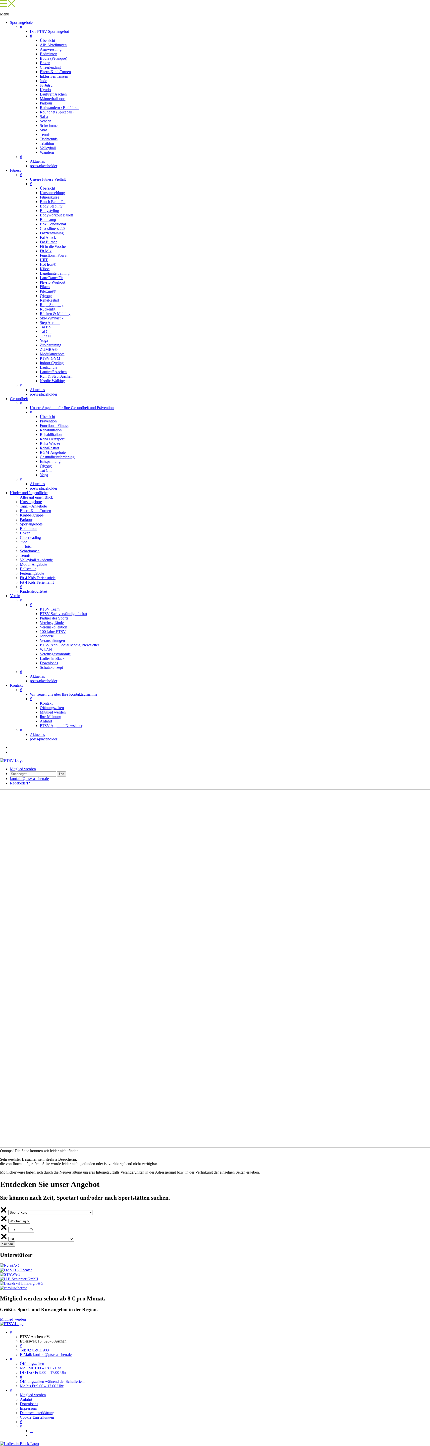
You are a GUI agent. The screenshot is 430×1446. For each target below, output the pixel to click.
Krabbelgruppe (32, 515)
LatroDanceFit (51, 278)
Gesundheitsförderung (57, 457)
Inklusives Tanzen (54, 76)
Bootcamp (48, 219)
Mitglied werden (53, 712)
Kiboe (45, 269)
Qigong (46, 296)
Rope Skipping (51, 305)
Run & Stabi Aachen (56, 376)
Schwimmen (49, 125)
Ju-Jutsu (46, 85)
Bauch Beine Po (52, 202)
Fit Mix (46, 251)
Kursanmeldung (52, 193)
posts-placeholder (43, 166)
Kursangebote (31, 502)
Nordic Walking (52, 381)
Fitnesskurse (49, 197)
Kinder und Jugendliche (29, 493)
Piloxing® (48, 291)
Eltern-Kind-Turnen (55, 72)
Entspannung (50, 461)
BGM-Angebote (53, 452)
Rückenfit (47, 309)
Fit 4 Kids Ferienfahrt (37, 582)
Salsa (44, 116)
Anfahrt (46, 721)
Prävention (48, 421)
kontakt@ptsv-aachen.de (29, 778)
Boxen (45, 63)
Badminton (48, 54)
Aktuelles (37, 161)
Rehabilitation (51, 430)
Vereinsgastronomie (55, 654)
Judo (43, 81)
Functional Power (54, 255)
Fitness (15, 170)
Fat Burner (48, 242)
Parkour (46, 103)
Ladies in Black (52, 658)
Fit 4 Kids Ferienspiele (37, 578)
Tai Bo (45, 327)
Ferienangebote (32, 573)
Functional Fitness (54, 425)
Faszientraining (52, 233)
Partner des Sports (54, 618)
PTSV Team (49, 609)
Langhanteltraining (54, 273)
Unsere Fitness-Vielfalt (48, 179)
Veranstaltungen (52, 640)
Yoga (44, 340)
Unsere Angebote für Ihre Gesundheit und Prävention (72, 408)
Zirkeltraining (50, 345)
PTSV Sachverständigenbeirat (63, 614)
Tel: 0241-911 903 (34, 1350)
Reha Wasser (50, 443)
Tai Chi (46, 331)
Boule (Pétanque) (53, 58)
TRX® (45, 336)
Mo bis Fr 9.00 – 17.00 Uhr (41, 1386)
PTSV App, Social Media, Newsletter (69, 645)
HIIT (44, 260)
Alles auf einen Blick (36, 497)
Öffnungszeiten (52, 708)
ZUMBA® (48, 349)
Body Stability (51, 206)
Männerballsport (52, 99)
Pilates (45, 287)
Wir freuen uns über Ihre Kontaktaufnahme (63, 694)
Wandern (47, 152)
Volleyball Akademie (36, 560)
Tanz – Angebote (33, 506)
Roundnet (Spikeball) (56, 112)
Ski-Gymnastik (51, 318)
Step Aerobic (50, 322)
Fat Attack (48, 237)
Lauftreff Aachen (53, 94)
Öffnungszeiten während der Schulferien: (52, 1381)
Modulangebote (52, 354)
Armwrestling (50, 49)
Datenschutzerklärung (37, 1413)
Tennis (45, 134)
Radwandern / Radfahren (59, 107)
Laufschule (48, 367)
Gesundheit (19, 399)
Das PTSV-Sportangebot (49, 31)
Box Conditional (53, 224)
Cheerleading (50, 67)
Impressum (28, 1408)
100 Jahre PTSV (53, 631)
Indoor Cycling (52, 363)
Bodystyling (49, 210)
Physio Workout (52, 282)
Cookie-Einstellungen (37, 1417)
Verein (15, 596)
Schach (45, 121)
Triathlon (47, 143)
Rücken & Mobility (55, 313)
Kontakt (16, 685)
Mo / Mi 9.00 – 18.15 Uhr (40, 1368)
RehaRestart (49, 300)
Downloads (49, 663)
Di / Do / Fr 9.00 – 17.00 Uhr (43, 1372)
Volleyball (48, 148)
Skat (43, 130)
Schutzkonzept (51, 667)
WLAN (46, 649)
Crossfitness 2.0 (52, 228)
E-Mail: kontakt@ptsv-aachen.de (46, 1354)
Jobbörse (47, 636)
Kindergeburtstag (33, 591)
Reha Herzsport (52, 439)
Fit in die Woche (53, 246)
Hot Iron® (48, 264)
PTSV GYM (50, 358)
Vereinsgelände (52, 622)
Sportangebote (21, 22)
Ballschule (28, 569)
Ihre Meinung (50, 717)
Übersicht (47, 40)
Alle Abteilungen (53, 45)
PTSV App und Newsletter (61, 725)
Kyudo (45, 90)
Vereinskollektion (53, 627)
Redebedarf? (20, 783)
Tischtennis (48, 139)
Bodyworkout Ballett (56, 215)
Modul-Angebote (33, 564)
